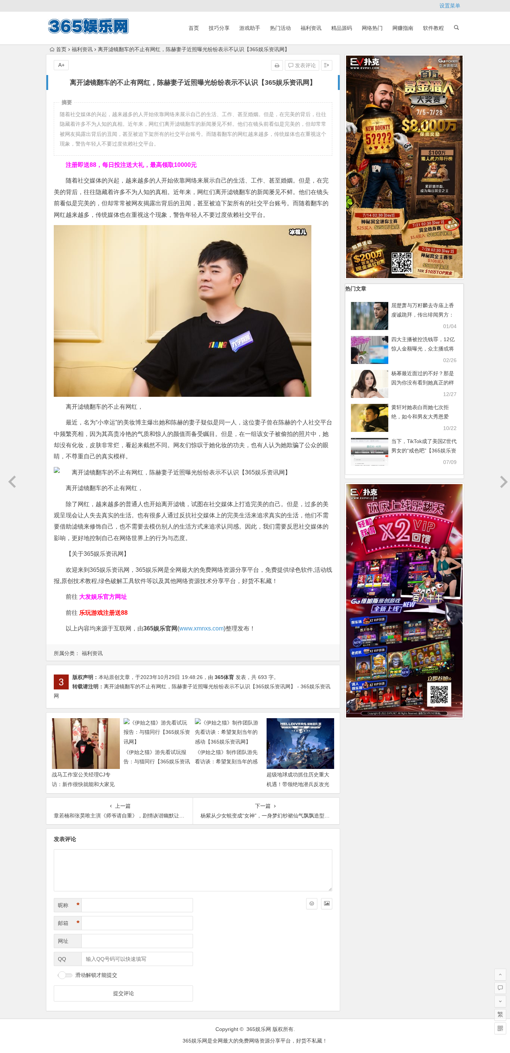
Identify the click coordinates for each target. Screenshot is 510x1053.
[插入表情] (311, 903)
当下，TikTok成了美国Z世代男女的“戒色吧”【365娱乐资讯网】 (424, 450)
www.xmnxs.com (201, 628)
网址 (63, 941)
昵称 (69, 905)
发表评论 (304, 65)
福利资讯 (311, 28)
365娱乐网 (258, 1029)
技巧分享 (219, 28)
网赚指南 (402, 28)
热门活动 (280, 28)
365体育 (224, 677)
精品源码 (341, 28)
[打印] (277, 65)
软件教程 (433, 28)
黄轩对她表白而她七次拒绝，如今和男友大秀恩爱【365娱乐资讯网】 (420, 416)
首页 (194, 28)
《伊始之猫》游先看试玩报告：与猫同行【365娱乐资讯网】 (157, 761)
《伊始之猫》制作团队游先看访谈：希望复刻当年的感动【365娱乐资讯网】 (226, 761)
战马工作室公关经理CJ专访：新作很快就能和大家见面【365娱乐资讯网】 (83, 784)
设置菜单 (449, 6)
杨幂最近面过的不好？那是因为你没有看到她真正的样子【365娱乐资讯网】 (422, 382)
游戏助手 (249, 28)
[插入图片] (326, 903)
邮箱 (69, 923)
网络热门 (372, 28)
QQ (62, 959)
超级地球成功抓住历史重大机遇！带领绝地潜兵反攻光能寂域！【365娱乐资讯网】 (300, 784)
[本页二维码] (500, 1028)
